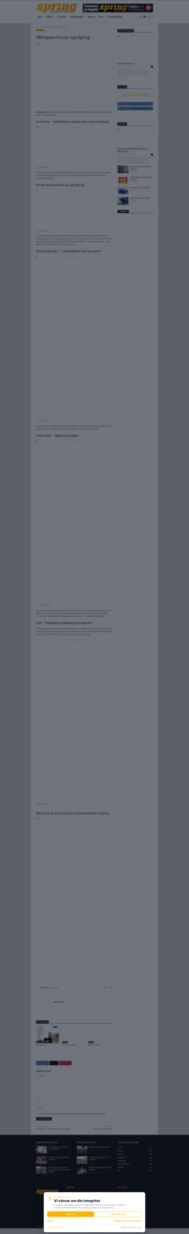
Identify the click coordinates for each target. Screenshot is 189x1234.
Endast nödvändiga (118, 1214)
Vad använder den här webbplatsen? (128, 1221)
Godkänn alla (71, 1214)
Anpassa (50, 1221)
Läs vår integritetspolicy (55, 1227)
